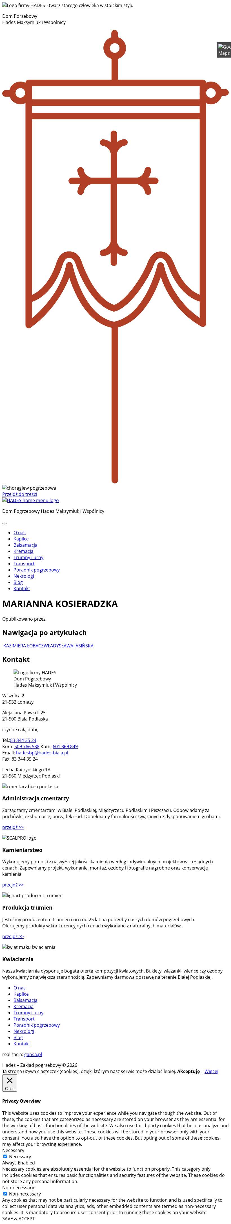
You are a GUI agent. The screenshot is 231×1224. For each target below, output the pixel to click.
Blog (18, 582)
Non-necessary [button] (18, 1187)
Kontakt (22, 588)
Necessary (20, 1156)
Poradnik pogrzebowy (37, 570)
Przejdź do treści (19, 494)
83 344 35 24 (23, 740)
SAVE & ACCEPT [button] (18, 1219)
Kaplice (21, 539)
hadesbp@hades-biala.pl (42, 753)
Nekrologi (24, 576)
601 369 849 (65, 746)
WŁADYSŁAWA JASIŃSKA (69, 646)
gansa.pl (33, 1054)
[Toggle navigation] (4, 523)
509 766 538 (26, 746)
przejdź (13, 827)
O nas (20, 532)
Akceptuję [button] (188, 1071)
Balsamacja (25, 545)
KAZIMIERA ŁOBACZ (23, 646)
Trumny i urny (28, 557)
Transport (24, 563)
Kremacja (24, 551)
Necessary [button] (13, 1150)
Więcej (211, 1071)
